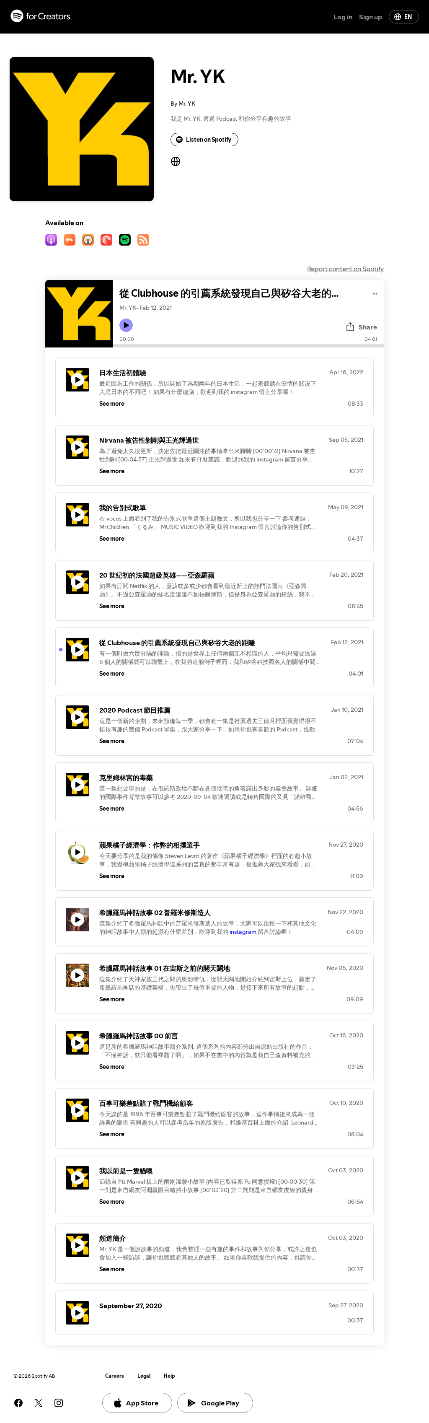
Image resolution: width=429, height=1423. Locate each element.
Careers (114, 1375)
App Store (142, 1402)
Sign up (370, 16)
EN (408, 17)
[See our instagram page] (59, 1403)
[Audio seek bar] (248, 345)
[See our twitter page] (39, 1403)
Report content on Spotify (345, 268)
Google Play (220, 1402)
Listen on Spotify (208, 139)
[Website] (176, 161)
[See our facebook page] (18, 1403)
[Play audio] (375, 292)
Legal (143, 1375)
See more (111, 403)
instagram (244, 932)
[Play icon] (126, 325)
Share (368, 327)
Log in (342, 16)
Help (169, 1375)
